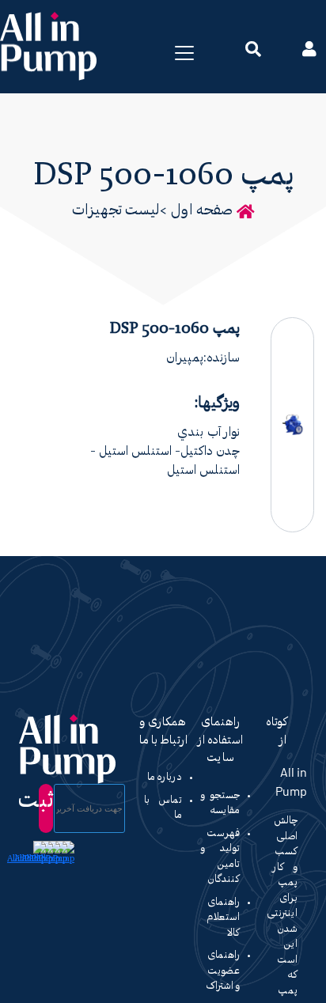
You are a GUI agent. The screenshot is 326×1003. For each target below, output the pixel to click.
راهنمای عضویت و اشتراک (223, 970)
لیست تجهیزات (116, 210)
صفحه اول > (196, 210)
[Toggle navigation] (184, 53)
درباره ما (164, 777)
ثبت (46, 801)
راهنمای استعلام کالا (223, 917)
